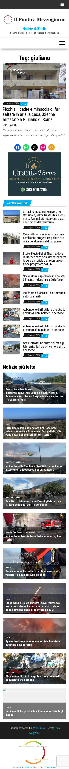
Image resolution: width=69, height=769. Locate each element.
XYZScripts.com (50, 767)
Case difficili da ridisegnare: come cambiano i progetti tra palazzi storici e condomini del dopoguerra (44, 237)
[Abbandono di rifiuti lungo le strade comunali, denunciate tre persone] (11, 314)
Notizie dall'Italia (34, 29)
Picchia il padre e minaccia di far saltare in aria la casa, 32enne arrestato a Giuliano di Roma (31, 114)
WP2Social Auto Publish (22, 767)
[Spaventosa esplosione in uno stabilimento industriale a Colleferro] (11, 281)
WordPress (39, 728)
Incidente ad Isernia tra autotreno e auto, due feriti (44, 294)
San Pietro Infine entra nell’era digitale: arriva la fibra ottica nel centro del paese (44, 346)
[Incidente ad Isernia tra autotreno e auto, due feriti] (11, 297)
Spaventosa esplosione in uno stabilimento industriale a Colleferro (44, 277)
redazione (11, 125)
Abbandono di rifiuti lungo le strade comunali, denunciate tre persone (44, 311)
